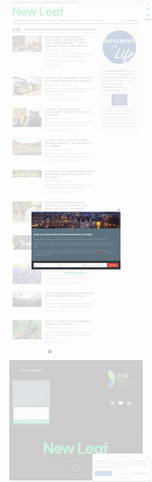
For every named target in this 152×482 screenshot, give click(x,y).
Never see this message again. (76, 273)
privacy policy (100, 253)
